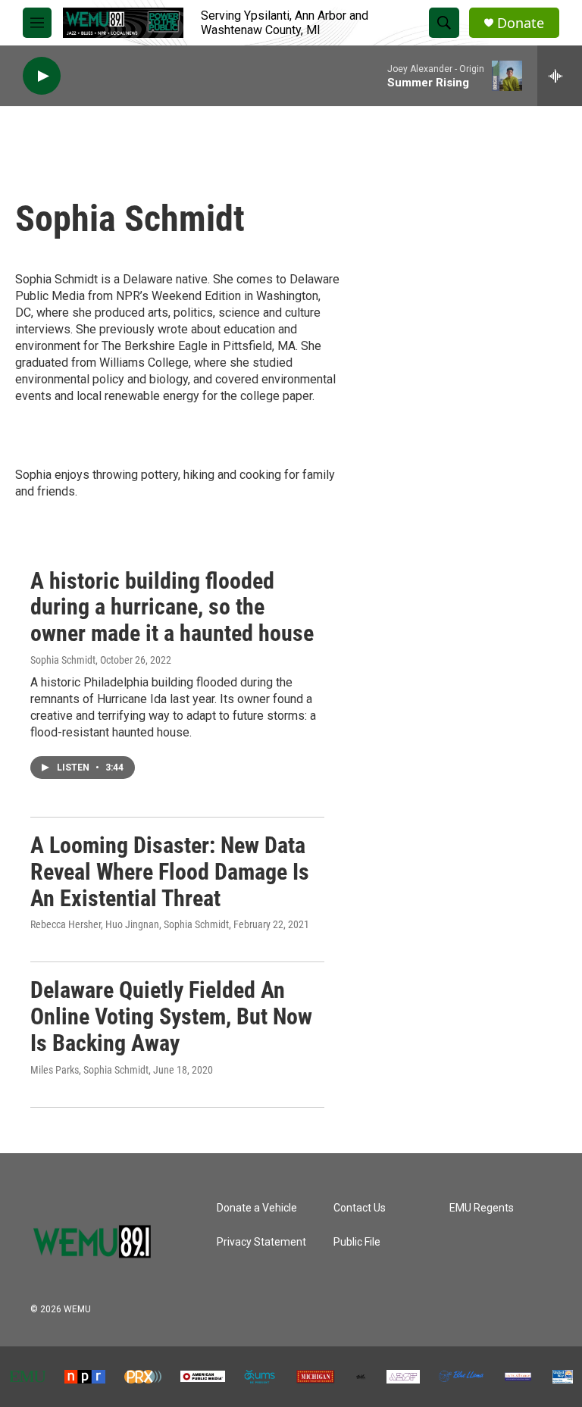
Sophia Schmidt (62, 660)
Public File (356, 1242)
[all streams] (559, 75)
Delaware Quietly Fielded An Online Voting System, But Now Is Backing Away (171, 1016)
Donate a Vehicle (257, 1208)
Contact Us (359, 1208)
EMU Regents (481, 1208)
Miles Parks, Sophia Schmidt (89, 1070)
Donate (520, 23)
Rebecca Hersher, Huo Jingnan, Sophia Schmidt (129, 924)
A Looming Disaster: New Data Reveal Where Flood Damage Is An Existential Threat (169, 871)
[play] (42, 76)
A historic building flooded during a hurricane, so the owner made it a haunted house (172, 607)
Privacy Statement (261, 1242)
